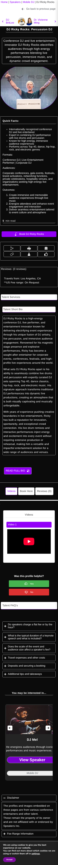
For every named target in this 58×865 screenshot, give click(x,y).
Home (4, 2)
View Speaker (32, 760)
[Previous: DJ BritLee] (3, 21)
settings (35, 853)
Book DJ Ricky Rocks (31, 234)
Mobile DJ (28, 2)
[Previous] (10, 728)
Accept (9, 859)
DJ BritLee (10, 21)
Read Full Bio (15, 470)
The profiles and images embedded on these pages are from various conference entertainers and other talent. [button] (28, 810)
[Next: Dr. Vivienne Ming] (29, 21)
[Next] (48, 728)
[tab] (29, 525)
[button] (12, 248)
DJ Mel (32, 740)
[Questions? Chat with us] (12, 254)
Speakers (15, 2)
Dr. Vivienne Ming (41, 21)
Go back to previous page (41, 9)
